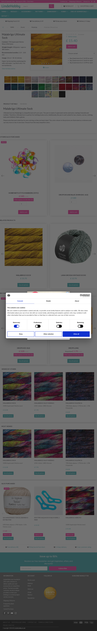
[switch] (38, 326)
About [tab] (77, 301)
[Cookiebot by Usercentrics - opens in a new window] (81, 295)
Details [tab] (48, 301)
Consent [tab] (20, 301)
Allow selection (48, 334)
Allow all (76, 334)
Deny (21, 334)
